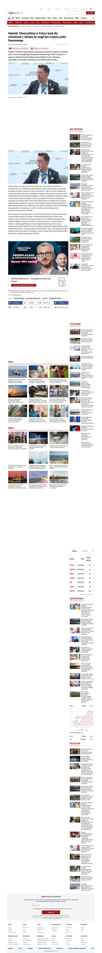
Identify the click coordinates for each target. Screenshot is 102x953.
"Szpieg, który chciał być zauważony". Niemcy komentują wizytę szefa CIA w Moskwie (17, 486)
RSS (93, 948)
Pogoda (68, 944)
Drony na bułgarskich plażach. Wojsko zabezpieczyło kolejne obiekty (59, 467)
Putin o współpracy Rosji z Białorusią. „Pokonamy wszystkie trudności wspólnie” (17, 447)
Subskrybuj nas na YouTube (20, 48)
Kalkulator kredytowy (42, 944)
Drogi (67, 929)
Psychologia (83, 942)
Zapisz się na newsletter (41, 48)
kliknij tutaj (58, 918)
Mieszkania (54, 929)
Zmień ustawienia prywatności (77, 948)
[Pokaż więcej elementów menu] (93, 18)
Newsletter (75, 9)
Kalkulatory (40, 936)
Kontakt (10, 948)
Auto (67, 942)
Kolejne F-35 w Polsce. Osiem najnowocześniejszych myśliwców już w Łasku (17, 381)
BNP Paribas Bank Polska (33, 298)
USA (38, 22)
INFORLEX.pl (57, 9)
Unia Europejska (56, 22)
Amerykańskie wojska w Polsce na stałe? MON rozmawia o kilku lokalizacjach (15, 420)
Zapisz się (51, 912)
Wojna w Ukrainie (47, 26)
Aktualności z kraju (12, 942)
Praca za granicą (41, 932)
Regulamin (59, 948)
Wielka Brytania (67, 22)
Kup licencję (30, 292)
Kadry (53, 940)
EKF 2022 (45, 298)
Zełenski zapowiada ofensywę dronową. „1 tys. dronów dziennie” (17, 467)
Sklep (92, 9)
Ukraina (75, 22)
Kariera (39, 930)
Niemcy (26, 22)
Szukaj (91, 13)
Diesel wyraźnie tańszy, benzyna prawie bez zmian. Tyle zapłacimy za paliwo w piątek (58, 420)
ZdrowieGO (84, 936)
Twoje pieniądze (27, 944)
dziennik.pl (49, 9)
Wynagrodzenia (41, 929)
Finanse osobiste (26, 26)
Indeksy (82, 927)
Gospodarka (26, 936)
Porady (82, 944)
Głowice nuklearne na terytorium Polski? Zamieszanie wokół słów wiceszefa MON (15, 400)
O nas (20, 948)
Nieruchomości (56, 924)
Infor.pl (54, 936)
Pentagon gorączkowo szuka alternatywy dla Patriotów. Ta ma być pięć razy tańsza (38, 486)
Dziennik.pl (69, 936)
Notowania (84, 924)
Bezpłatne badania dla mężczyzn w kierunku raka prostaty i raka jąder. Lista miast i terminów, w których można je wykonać (37, 381)
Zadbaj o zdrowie (59, 26)
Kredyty (24, 942)
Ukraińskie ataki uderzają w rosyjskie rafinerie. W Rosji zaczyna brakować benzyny (37, 467)
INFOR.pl (41, 9)
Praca (39, 924)
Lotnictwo (68, 932)
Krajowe (10, 938)
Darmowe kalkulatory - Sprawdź (24, 285)
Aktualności (19, 22)
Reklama (30, 948)
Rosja (32, 22)
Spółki (82, 929)
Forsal (9, 29)
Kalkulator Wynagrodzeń (43, 940)
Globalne (10, 940)
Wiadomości (69, 938)
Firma (24, 929)
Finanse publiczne (27, 940)
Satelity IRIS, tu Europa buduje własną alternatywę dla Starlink (38, 447)
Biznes (25, 924)
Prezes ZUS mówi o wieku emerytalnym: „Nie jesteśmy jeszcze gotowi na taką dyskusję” (58, 400)
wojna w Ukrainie (19, 298)
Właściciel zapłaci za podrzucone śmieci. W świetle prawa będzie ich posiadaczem (38, 400)
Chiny (81, 22)
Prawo (53, 938)
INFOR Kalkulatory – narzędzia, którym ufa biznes (31, 280)
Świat (10, 22)
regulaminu (52, 908)
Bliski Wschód (45, 22)
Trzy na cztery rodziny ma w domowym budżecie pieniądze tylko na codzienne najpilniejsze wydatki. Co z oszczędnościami (59, 381)
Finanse (24, 932)
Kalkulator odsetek (41, 942)
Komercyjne (54, 930)
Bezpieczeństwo (89, 22)
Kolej (67, 930)
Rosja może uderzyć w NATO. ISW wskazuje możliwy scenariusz (58, 486)
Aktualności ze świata (13, 944)
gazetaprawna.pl (84, 9)
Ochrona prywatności (45, 948)
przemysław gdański (55, 298)
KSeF (24, 930)
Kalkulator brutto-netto (42, 938)
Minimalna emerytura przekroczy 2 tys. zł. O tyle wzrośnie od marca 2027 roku (38, 420)
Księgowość (54, 942)
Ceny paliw (36, 26)
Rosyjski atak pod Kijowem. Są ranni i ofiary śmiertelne (59, 446)
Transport (69, 924)
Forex (82, 930)
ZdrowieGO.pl (66, 9)
